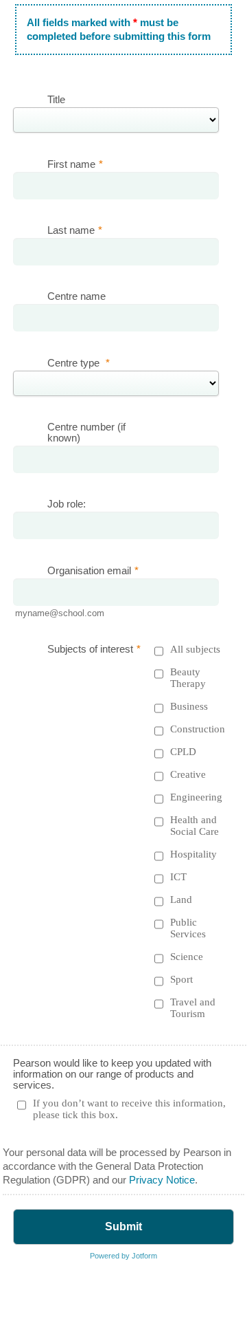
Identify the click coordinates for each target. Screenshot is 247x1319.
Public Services (188, 928)
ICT (178, 876)
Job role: (66, 504)
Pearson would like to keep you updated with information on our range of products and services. (112, 1074)
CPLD (183, 751)
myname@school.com (59, 613)
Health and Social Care (194, 825)
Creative (188, 774)
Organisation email (93, 570)
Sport (181, 979)
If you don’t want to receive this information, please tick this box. (129, 1109)
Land (181, 899)
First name (75, 164)
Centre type (78, 363)
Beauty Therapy (188, 677)
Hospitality (193, 854)
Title (56, 99)
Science (186, 956)
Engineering (196, 797)
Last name (74, 230)
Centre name (76, 296)
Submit (123, 1226)
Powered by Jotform (123, 1256)
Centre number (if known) (86, 433)
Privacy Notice (162, 1180)
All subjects (195, 649)
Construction (197, 728)
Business (189, 706)
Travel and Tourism (192, 1007)
